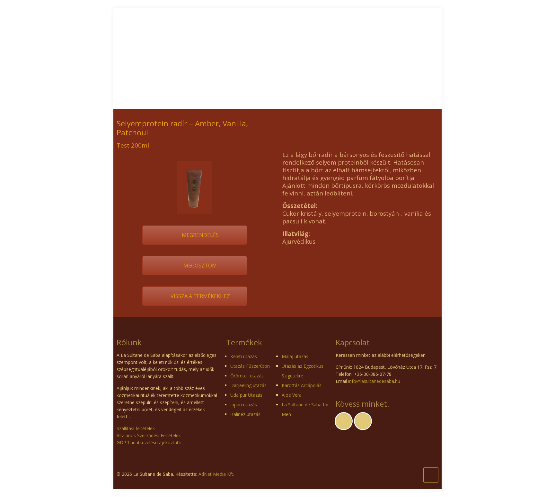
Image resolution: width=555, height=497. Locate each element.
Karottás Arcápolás (302, 385)
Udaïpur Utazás (246, 395)
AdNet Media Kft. (216, 474)
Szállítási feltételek (136, 428)
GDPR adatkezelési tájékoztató (149, 442)
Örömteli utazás (247, 376)
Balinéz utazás (245, 414)
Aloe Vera (292, 395)
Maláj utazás (295, 356)
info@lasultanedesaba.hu (374, 381)
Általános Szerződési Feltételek (149, 435)
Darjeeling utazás (248, 385)
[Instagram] (420, 474)
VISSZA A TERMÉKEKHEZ (199, 296)
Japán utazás (243, 405)
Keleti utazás (243, 356)
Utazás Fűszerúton (250, 366)
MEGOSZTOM (199, 265)
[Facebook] (411, 474)
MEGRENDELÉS (200, 235)
